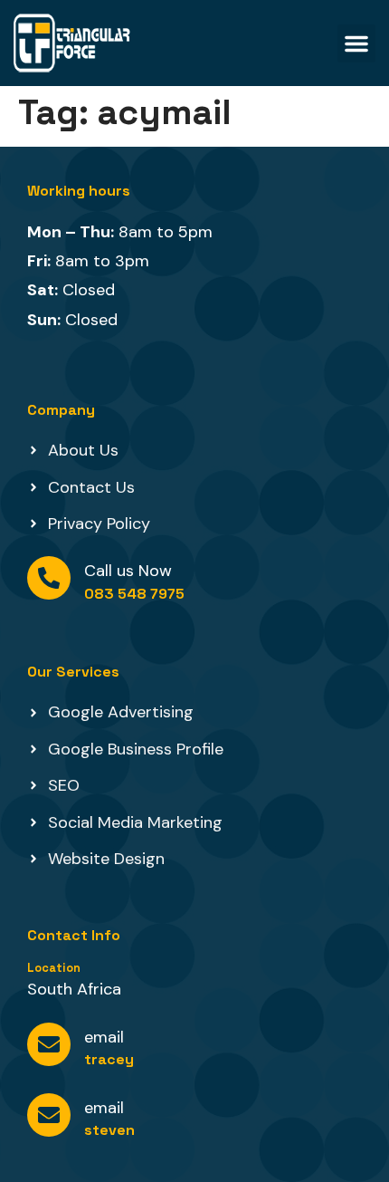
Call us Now (128, 570)
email (104, 1037)
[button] (356, 43)
